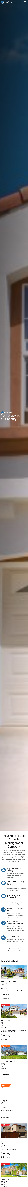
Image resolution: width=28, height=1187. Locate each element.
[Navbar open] (25, 2)
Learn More (6, 994)
